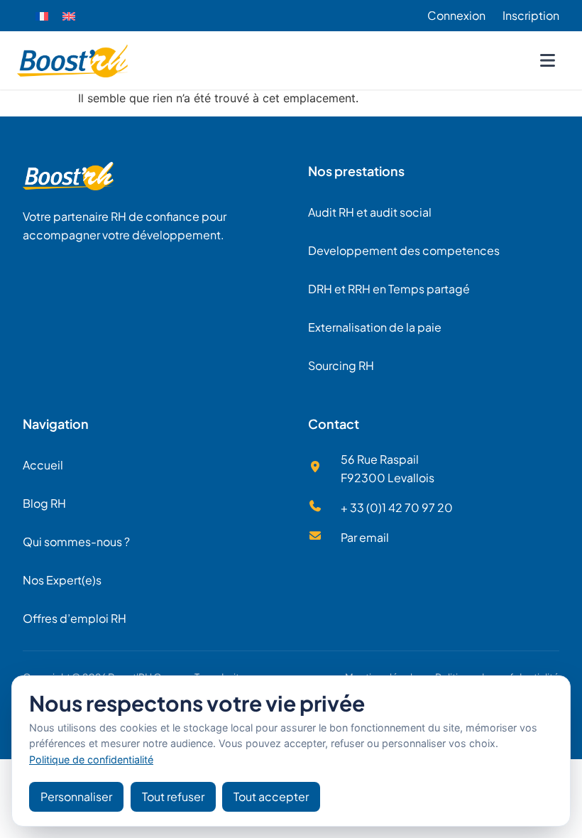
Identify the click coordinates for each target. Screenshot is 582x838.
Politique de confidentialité (91, 759)
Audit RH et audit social (370, 212)
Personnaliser (76, 796)
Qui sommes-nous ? (76, 541)
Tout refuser (173, 796)
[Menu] (547, 60)
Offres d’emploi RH (74, 618)
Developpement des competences (404, 250)
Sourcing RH (341, 365)
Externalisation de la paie (374, 327)
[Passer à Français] (41, 16)
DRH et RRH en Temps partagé (389, 288)
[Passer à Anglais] (68, 16)
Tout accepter (271, 796)
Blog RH (44, 503)
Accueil (43, 464)
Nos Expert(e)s (62, 579)
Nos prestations (356, 171)
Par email (365, 537)
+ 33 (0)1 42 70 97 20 (397, 507)
